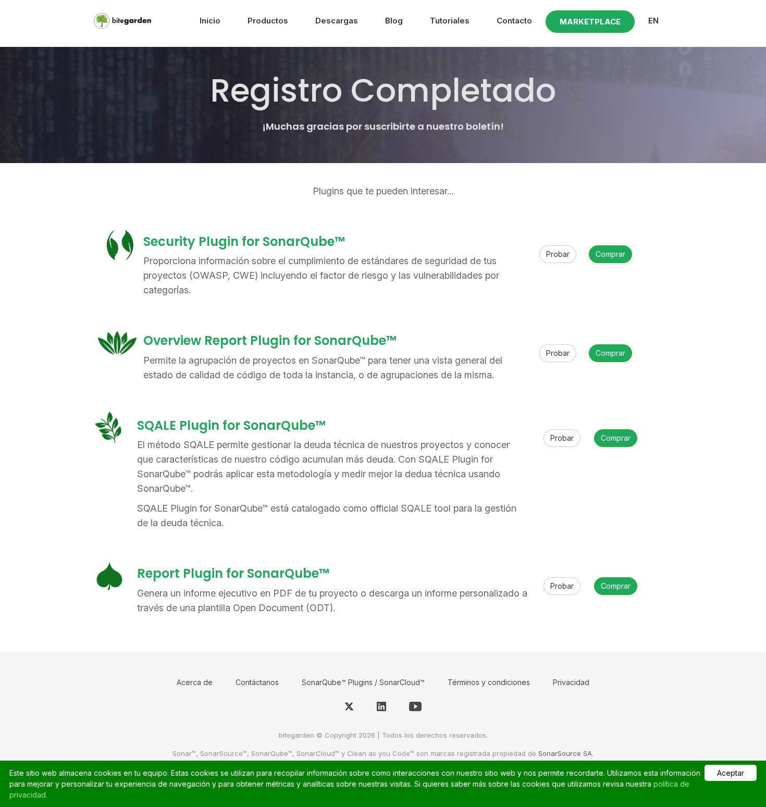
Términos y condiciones (489, 682)
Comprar (610, 254)
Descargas (336, 21)
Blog (394, 21)
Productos (268, 21)
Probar (558, 254)
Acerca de (195, 682)
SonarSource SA (565, 753)
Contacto (514, 21)
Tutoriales (450, 21)
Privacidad (571, 682)
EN (653, 21)
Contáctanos (257, 682)
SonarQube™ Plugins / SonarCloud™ (363, 682)
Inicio (210, 21)
